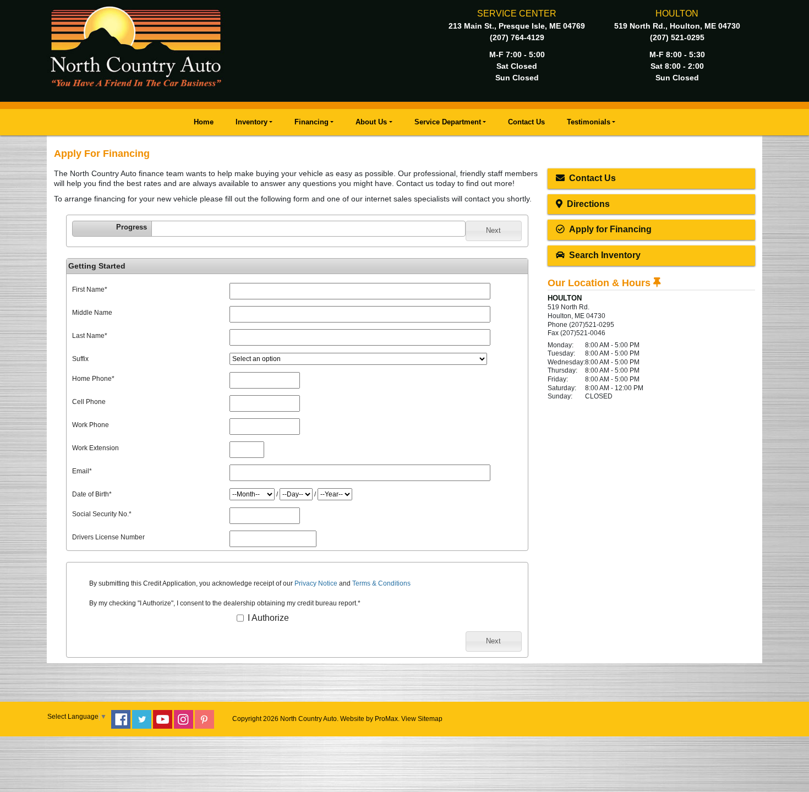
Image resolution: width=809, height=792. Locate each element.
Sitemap (430, 719)
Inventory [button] (251, 122)
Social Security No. (102, 514)
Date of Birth (92, 494)
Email (82, 471)
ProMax (386, 719)
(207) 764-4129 (517, 37)
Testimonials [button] (588, 122)
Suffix (80, 359)
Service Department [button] (447, 122)
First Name (89, 289)
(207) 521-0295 (677, 37)
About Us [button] (371, 122)
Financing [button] (311, 122)
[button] (494, 231)
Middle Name (92, 312)
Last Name (89, 336)
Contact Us (526, 122)
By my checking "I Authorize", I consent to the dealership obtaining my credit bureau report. (224, 603)
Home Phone (93, 379)
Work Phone (90, 425)
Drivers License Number (108, 537)
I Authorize (267, 617)
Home (204, 122)
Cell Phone (89, 402)
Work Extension (95, 448)
